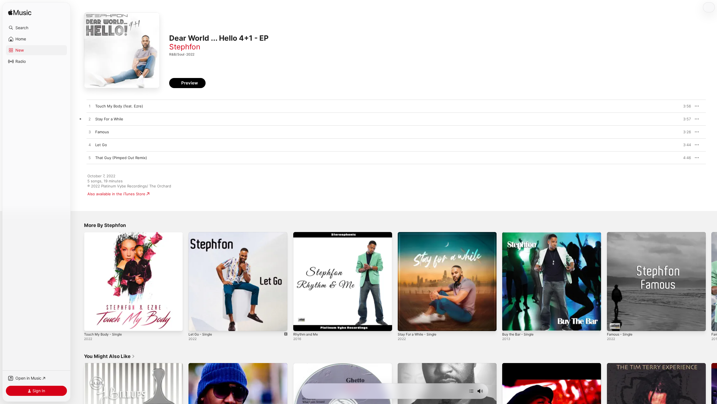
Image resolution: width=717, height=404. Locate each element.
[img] (19, 13)
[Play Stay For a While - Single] (405, 324)
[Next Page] (711, 281)
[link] (109, 356)
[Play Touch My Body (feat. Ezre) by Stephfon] (89, 106)
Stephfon (184, 46)
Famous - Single (621, 234)
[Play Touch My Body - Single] (91, 324)
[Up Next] (471, 391)
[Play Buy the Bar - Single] (509, 324)
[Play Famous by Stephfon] (89, 132)
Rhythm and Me (307, 234)
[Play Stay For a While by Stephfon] (89, 119)
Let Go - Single (201, 234)
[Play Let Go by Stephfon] (89, 145)
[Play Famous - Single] (614, 324)
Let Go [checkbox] (101, 145)
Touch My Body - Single (104, 234)
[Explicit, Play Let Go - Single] (195, 324)
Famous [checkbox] (102, 132)
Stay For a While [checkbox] (109, 119)
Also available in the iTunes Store (116, 194)
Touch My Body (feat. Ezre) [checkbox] (119, 106)
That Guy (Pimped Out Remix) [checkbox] (121, 157)
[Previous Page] (78, 281)
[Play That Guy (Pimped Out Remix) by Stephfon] (89, 157)
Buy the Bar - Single (519, 234)
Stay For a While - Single (419, 234)
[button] (36, 28)
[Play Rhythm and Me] (300, 324)
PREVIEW (685, 106)
